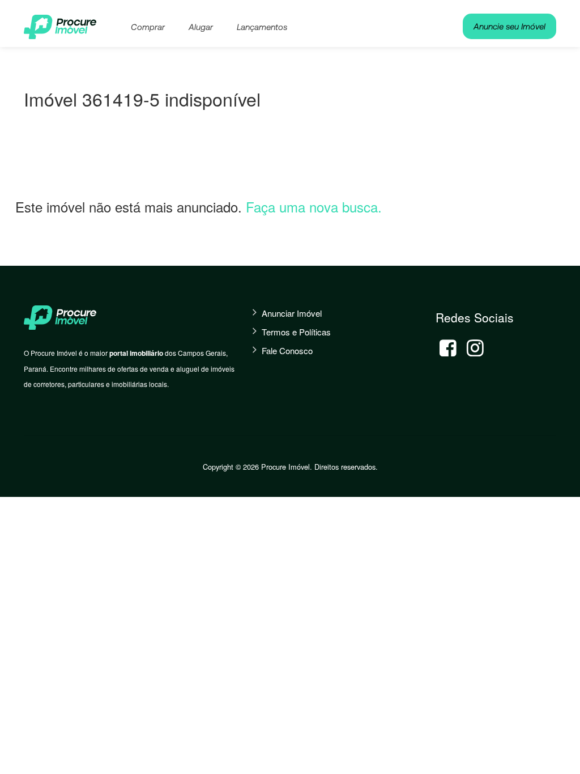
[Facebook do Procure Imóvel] (448, 348)
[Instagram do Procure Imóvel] (475, 348)
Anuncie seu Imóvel (509, 26)
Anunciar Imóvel (292, 313)
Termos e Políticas (296, 332)
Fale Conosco (287, 350)
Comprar (148, 27)
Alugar (201, 27)
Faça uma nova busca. (314, 206)
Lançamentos (262, 27)
